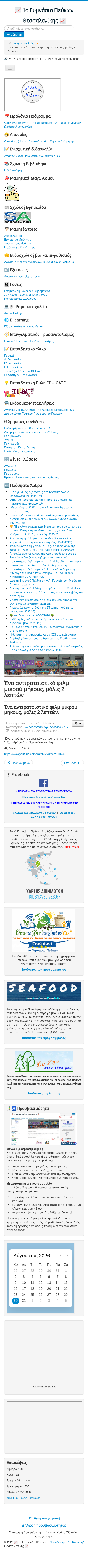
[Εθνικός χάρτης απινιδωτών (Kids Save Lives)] (43, 874)
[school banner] (44, 664)
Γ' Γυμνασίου (13, 367)
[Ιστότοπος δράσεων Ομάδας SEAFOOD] (44, 991)
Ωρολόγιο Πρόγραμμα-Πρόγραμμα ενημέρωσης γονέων (42, 123)
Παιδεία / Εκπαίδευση (19, 447)
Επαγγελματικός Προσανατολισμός (29, 341)
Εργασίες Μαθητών (17, 239)
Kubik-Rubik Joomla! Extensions (23, 1497)
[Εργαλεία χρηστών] (78, 723)
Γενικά (9, 355)
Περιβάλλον (12, 436)
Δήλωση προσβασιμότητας (44, 1525)
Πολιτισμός (11, 443)
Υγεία (8, 440)
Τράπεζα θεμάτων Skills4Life (24, 371)
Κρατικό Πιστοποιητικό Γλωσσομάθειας (31, 477)
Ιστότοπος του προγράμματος (44, 969)
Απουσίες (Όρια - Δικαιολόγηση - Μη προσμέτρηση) (39, 141)
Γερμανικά (12, 473)
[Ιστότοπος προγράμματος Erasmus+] (43, 930)
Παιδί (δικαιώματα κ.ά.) (20, 451)
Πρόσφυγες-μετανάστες (20, 375)
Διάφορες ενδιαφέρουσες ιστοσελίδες (31, 432)
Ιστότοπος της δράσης (44, 1093)
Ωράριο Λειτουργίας (18, 126)
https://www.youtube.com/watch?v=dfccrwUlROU (34, 754)
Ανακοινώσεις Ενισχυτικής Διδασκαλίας (32, 156)
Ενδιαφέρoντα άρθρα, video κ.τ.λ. (27, 428)
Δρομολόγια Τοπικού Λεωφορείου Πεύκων (33, 413)
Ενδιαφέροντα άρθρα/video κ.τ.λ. (46, 727)
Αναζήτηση (14, 34)
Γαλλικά (10, 470)
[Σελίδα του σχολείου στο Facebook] (43, 783)
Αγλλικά (10, 466)
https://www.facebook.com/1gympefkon (44, 797)
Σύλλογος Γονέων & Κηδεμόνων (25, 295)
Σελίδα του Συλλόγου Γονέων (34, 813)
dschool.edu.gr (13, 313)
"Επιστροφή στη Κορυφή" (67, 1542)
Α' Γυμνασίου (13, 359)
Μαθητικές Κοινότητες (19, 247)
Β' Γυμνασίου (13, 363)
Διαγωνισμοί (13, 236)
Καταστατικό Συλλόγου (20, 299)
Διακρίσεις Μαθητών (18, 243)
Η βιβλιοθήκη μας (16, 170)
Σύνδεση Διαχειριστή (44, 1518)
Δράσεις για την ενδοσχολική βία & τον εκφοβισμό (39, 262)
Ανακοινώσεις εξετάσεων (22, 276)
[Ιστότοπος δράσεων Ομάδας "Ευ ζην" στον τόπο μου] (44, 1061)
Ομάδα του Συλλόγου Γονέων (53, 815)
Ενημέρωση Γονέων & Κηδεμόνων (27, 291)
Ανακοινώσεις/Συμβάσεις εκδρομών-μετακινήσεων (39, 410)
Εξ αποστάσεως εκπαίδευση (23, 326)
